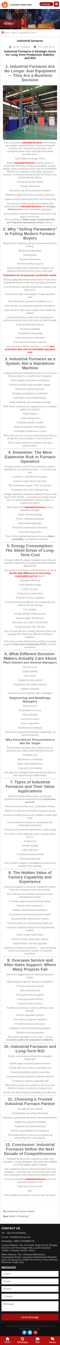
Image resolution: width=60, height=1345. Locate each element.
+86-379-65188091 (16, 1233)
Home (6, 32)
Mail (37, 1342)
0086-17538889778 (24, 1241)
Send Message (30, 1317)
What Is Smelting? (19, 1216)
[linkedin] (35, 1332)
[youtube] (30, 1332)
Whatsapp (22, 1342)
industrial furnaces (32, 142)
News (14, 32)
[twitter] (24, 1332)
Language (45, 4)
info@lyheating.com (20, 1237)
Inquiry (52, 1342)
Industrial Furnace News (21, 1211)
